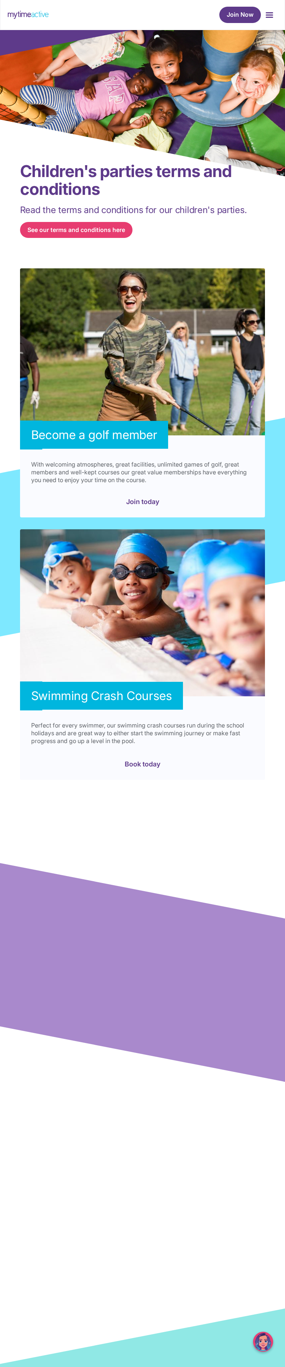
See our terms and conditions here (76, 229)
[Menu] (269, 15)
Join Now (240, 14)
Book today (142, 764)
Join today (142, 502)
